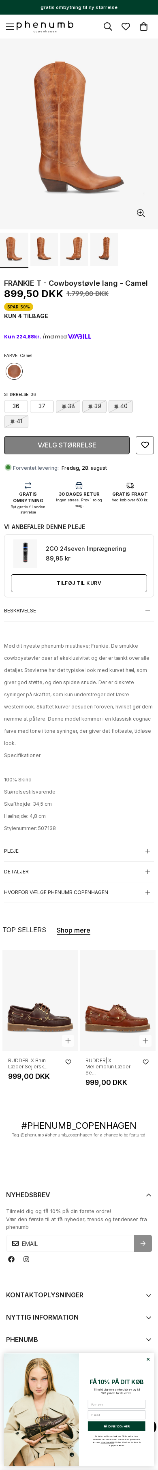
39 (97, 405)
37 (41, 405)
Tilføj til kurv (79, 583)
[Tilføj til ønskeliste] (145, 445)
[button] (143, 26)
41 (19, 420)
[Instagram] (26, 1259)
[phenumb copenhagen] (45, 27)
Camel (14, 371)
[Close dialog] (148, 1359)
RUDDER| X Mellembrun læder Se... (107, 1066)
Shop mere (73, 930)
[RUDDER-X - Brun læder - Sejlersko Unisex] (40, 1000)
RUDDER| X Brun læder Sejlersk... (27, 1063)
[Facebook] (11, 1259)
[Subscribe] (143, 1243)
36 (16, 405)
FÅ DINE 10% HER (117, 1427)
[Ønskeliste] (125, 27)
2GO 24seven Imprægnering (86, 548)
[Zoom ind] (141, 213)
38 (71, 405)
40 (124, 405)
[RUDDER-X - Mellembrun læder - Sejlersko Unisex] (118, 1000)
